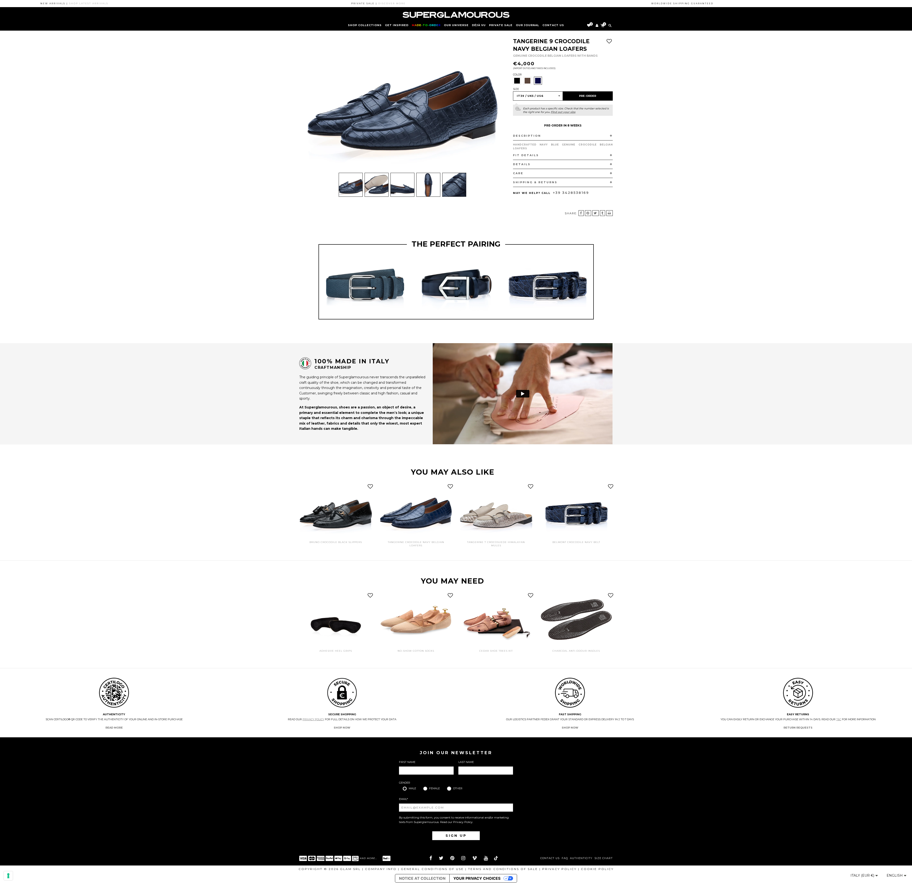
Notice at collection (422, 878)
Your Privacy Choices (476, 878)
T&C (838, 719)
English (895, 875)
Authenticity (581, 858)
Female (434, 788)
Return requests (798, 727)
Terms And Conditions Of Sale (503, 869)
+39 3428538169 (571, 193)
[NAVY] (538, 81)
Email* (403, 799)
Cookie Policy (597, 869)
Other (457, 788)
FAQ (565, 858)
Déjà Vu (479, 25)
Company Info (381, 869)
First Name (407, 762)
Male (412, 788)
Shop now (342, 727)
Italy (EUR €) (862, 875)
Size (516, 89)
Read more (114, 727)
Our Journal (527, 25)
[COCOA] (527, 81)
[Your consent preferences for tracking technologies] (8, 875)
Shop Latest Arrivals (55, 3)
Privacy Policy (313, 719)
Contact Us (550, 858)
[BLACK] (517, 81)
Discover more (358, 3)
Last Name (466, 762)
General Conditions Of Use (432, 869)
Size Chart (603, 858)
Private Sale (501, 25)
